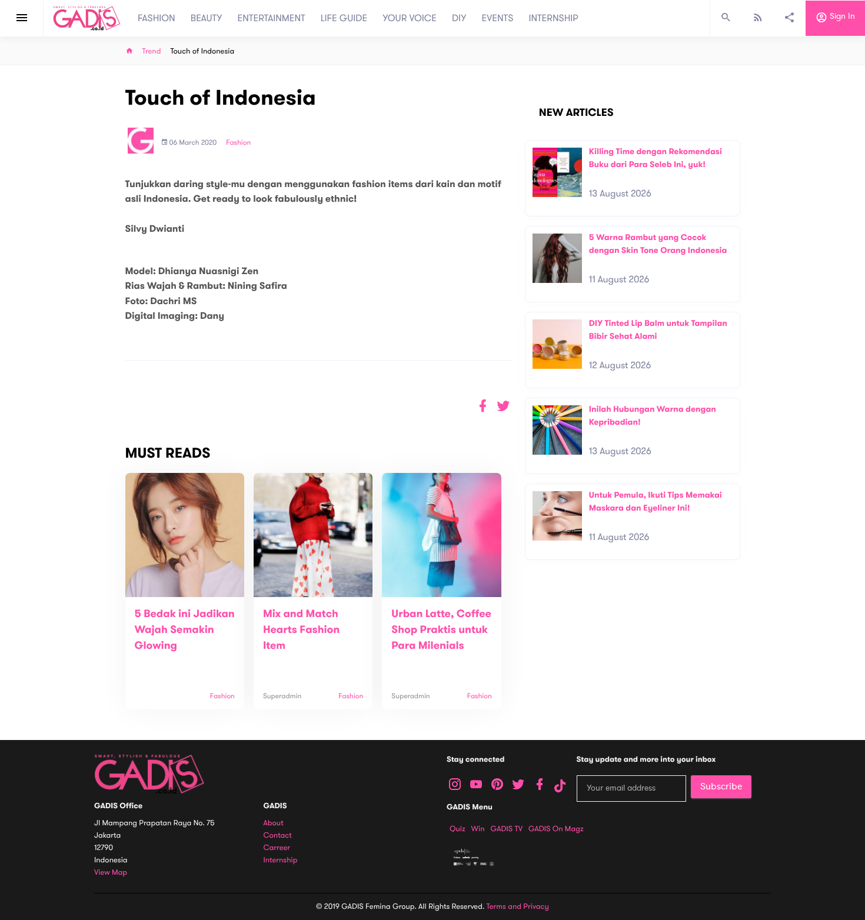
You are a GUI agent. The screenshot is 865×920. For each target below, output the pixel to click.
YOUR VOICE (409, 18)
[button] (503, 406)
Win (478, 829)
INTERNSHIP (553, 18)
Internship (281, 860)
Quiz (457, 829)
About (274, 823)
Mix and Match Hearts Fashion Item (301, 630)
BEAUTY (206, 18)
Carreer (277, 848)
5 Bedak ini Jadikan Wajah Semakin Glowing (185, 630)
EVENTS (498, 18)
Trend (151, 51)
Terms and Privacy (518, 906)
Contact (278, 835)
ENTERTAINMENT (271, 18)
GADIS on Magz (556, 829)
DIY (459, 18)
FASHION (156, 18)
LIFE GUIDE (344, 18)
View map (110, 872)
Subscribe (721, 786)
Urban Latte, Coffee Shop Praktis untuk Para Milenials (441, 630)
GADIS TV (507, 829)
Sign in (841, 16)
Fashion (238, 143)
